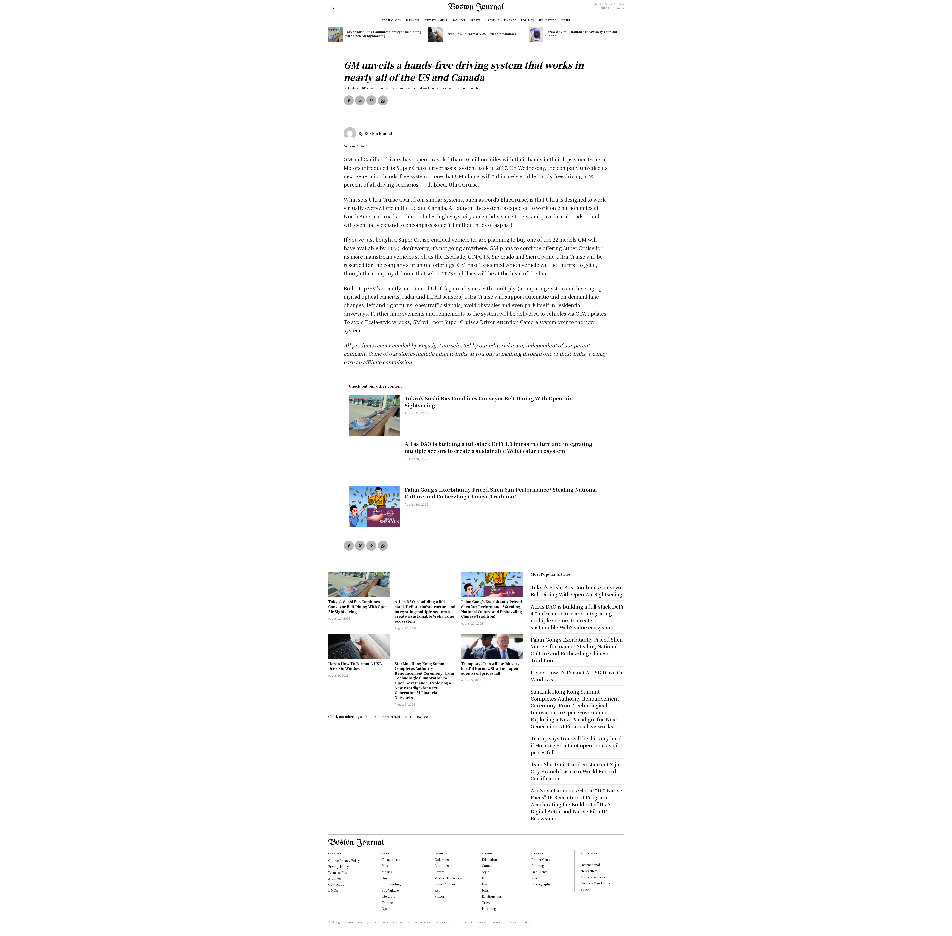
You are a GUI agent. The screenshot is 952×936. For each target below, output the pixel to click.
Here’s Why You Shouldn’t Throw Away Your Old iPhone (581, 33)
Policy (585, 889)
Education (489, 859)
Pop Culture (390, 890)
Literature (388, 896)
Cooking (537, 865)
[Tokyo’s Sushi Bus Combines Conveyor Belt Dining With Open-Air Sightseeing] (335, 34)
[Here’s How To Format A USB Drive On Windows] (435, 34)
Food (485, 878)
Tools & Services (593, 877)
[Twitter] (360, 100)
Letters (439, 872)
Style (485, 872)
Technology (351, 88)
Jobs (485, 890)
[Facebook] (349, 100)
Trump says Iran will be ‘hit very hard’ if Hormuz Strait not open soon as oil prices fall (490, 668)
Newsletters (589, 871)
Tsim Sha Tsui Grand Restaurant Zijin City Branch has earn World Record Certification (576, 771)
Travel (486, 902)
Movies (387, 872)
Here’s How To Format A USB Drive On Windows (480, 34)
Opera (386, 909)
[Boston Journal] (351, 133)
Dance (386, 878)
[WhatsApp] (383, 100)
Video (535, 878)
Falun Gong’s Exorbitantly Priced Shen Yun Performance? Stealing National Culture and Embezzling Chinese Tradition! (501, 493)
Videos (440, 896)
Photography (541, 884)
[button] (332, 7)
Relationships (492, 896)
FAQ (438, 890)
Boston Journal (378, 133)
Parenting (489, 909)
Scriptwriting (391, 884)
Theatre (387, 902)
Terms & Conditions (595, 883)
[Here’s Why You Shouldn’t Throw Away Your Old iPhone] (536, 34)
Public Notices (445, 884)
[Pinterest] (371, 100)
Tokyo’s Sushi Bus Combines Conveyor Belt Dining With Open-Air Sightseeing (383, 33)
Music (386, 865)
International (590, 865)
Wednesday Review (448, 878)
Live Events (539, 872)
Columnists (443, 859)
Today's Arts (391, 859)
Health (487, 884)
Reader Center (541, 859)
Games (487, 865)
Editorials (442, 865)
